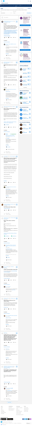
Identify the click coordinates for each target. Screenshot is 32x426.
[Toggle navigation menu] (30, 3)
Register (20, 5)
